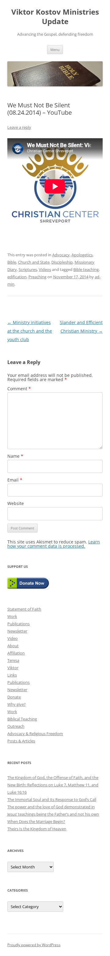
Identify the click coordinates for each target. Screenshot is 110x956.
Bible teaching (86, 269)
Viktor (12, 667)
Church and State (34, 262)
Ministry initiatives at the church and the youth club (29, 330)
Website (15, 503)
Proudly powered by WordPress (34, 944)
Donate (14, 697)
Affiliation (16, 653)
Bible (11, 262)
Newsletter (17, 631)
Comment (19, 388)
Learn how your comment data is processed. (53, 544)
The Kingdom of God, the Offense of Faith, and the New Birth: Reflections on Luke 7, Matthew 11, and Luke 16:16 (52, 785)
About (13, 645)
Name (15, 456)
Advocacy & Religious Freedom (35, 733)
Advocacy (61, 255)
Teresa (13, 660)
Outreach (15, 726)
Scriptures (28, 269)
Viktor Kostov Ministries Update (55, 16)
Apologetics (82, 255)
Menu (55, 49)
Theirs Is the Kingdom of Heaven (36, 829)
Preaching (37, 277)
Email (14, 480)
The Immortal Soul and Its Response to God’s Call (51, 799)
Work (12, 616)
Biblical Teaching (22, 719)
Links (12, 675)
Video (12, 638)
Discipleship (62, 262)
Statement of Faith (24, 609)
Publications (18, 623)
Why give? (16, 704)
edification (17, 277)
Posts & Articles (21, 741)
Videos (45, 269)
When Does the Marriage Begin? (36, 821)
